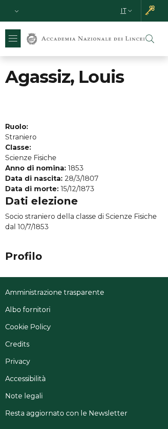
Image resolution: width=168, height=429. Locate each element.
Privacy (17, 361)
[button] (17, 11)
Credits (17, 344)
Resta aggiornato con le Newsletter (66, 413)
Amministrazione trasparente (54, 292)
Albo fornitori (27, 310)
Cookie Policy (28, 327)
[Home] (86, 39)
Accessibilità (25, 379)
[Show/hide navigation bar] (13, 38)
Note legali (24, 396)
